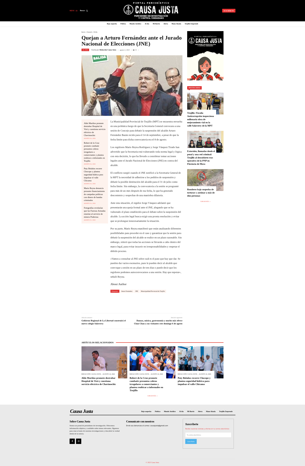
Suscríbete (191, 424)
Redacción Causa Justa (108, 50)
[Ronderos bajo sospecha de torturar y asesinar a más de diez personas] (205, 180)
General (89, 32)
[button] (84, 10)
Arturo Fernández (126, 291)
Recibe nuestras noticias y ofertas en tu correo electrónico (207, 429)
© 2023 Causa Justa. (152, 462)
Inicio (83, 32)
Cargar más (204, 201)
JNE (136, 291)
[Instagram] (78, 441)
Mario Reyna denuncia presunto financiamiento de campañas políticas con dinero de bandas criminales (94, 194)
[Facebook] (72, 441)
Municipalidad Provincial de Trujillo (153, 291)
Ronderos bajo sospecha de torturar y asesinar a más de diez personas (201, 192)
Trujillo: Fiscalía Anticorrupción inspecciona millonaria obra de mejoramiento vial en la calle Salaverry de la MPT (200, 119)
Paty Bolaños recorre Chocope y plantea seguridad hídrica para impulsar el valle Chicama (93, 174)
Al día (95, 32)
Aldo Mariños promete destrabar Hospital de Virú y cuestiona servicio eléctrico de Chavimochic (94, 129)
